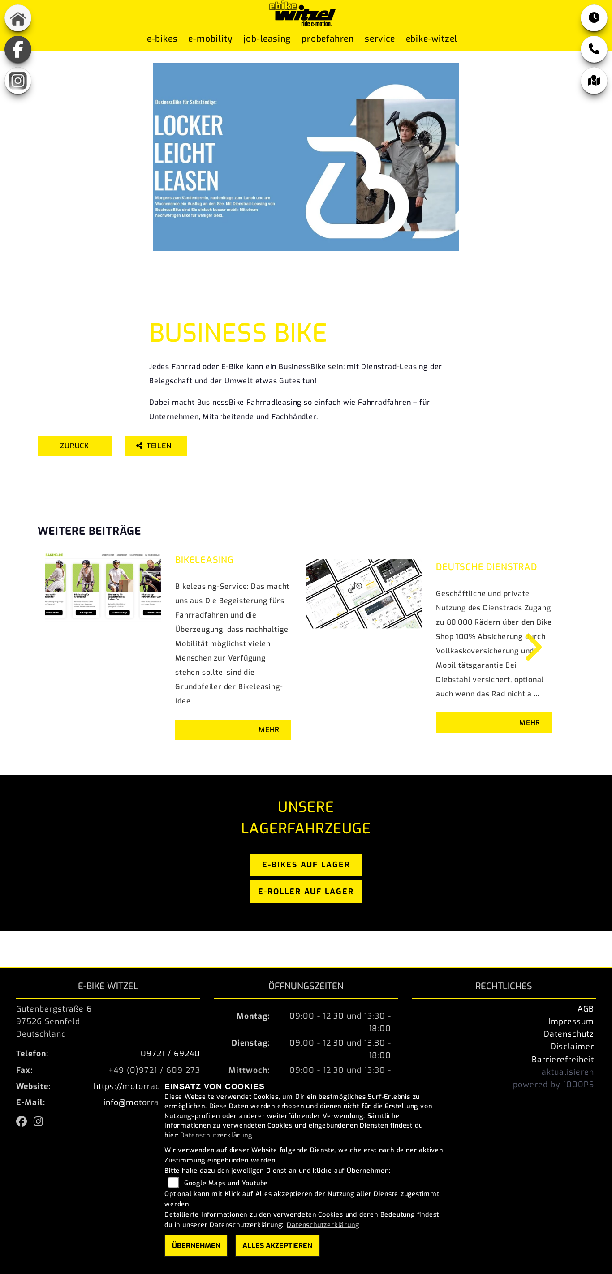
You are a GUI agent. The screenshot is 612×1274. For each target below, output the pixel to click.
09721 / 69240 (170, 1053)
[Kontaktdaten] (594, 49)
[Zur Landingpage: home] (17, 17)
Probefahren (328, 38)
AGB (586, 1009)
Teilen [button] (160, 445)
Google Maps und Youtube (226, 1183)
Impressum (571, 1021)
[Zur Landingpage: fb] (17, 49)
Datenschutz (569, 1034)
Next (527, 647)
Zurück (74, 445)
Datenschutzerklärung (216, 1135)
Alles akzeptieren (277, 1245)
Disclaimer (572, 1046)
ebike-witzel (432, 38)
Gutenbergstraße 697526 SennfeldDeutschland (54, 1021)
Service (380, 38)
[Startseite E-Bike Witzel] (302, 12)
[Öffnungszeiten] (594, 17)
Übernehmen (196, 1245)
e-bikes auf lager (306, 864)
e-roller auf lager (306, 891)
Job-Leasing (267, 38)
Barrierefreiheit (563, 1059)
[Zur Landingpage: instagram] (17, 80)
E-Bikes (162, 38)
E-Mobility (210, 38)
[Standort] (594, 80)
